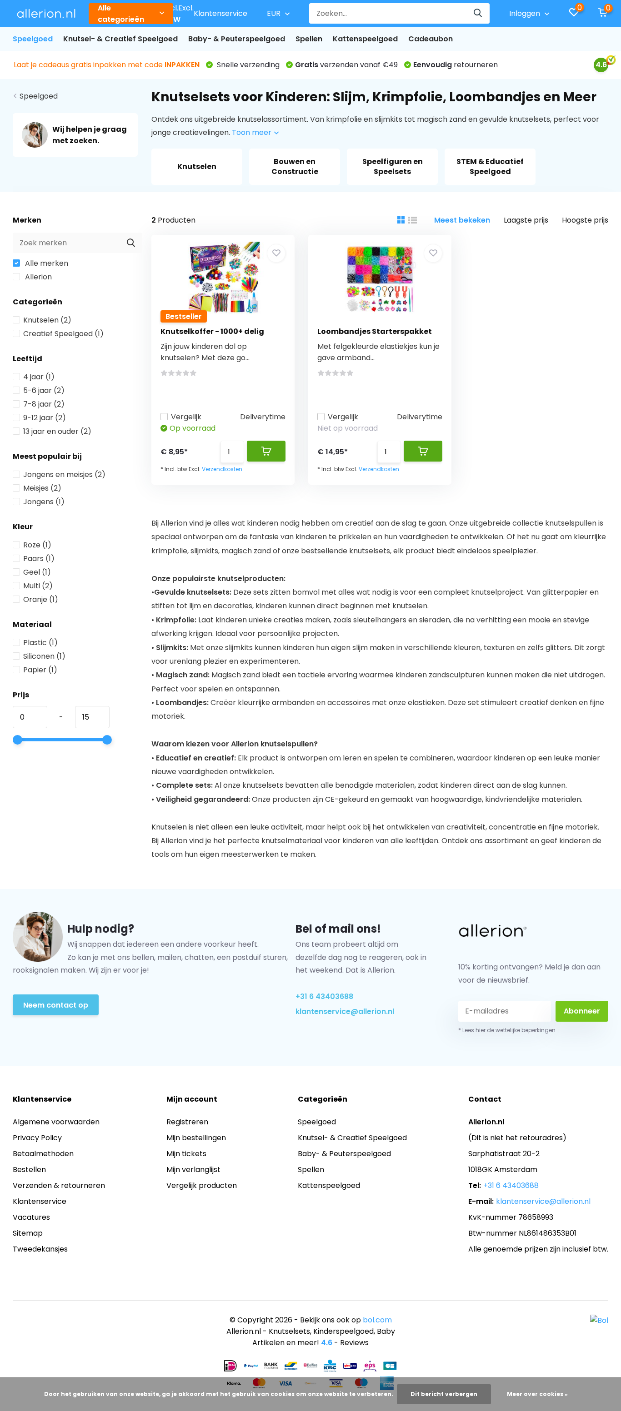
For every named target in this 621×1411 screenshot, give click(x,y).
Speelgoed (33, 39)
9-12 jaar (44, 417)
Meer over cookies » (537, 1394)
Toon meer (252, 132)
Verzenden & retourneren (59, 1185)
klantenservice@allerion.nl (344, 1011)
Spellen (308, 39)
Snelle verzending (247, 65)
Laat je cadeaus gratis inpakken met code (107, 65)
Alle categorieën (121, 13)
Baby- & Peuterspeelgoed (236, 39)
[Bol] (599, 1320)
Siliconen (44, 656)
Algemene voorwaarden (56, 1122)
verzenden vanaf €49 (346, 65)
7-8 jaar (44, 404)
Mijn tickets (186, 1153)
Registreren (187, 1122)
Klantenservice (220, 13)
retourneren (455, 65)
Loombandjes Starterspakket (374, 331)
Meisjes (42, 488)
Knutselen (47, 320)
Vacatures (31, 1217)
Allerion (37, 277)
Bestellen (29, 1169)
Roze (37, 545)
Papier (40, 670)
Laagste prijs (526, 220)
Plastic (40, 642)
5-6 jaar (44, 390)
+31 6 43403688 (324, 996)
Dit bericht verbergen (444, 1394)
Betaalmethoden (43, 1153)
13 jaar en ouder (57, 431)
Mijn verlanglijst (193, 1169)
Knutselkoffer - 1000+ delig (212, 331)
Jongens (44, 502)
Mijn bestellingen (196, 1138)
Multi (38, 586)
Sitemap (28, 1233)
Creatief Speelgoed (63, 333)
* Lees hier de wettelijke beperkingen (507, 1030)
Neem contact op (55, 1005)
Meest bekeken (462, 220)
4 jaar (39, 377)
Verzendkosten (222, 469)
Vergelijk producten (201, 1185)
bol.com (377, 1320)
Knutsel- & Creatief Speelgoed (120, 39)
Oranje (40, 599)
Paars (39, 558)
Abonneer (582, 1011)
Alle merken (45, 263)
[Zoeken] (478, 13)
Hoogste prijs (585, 220)
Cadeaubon (430, 39)
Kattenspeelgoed (365, 39)
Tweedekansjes (40, 1249)
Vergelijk (186, 417)
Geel (37, 572)
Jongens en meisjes (64, 474)
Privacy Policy (37, 1138)
